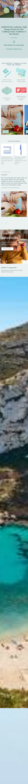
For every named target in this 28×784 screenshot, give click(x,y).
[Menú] (1, 2)
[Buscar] (5, 2)
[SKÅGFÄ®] (14, 3)
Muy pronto (21, 245)
